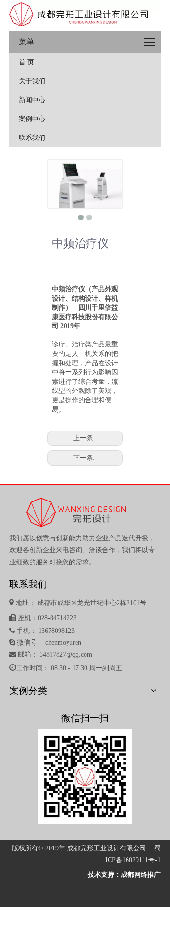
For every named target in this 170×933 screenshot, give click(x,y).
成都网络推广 (141, 874)
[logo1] (85, 14)
